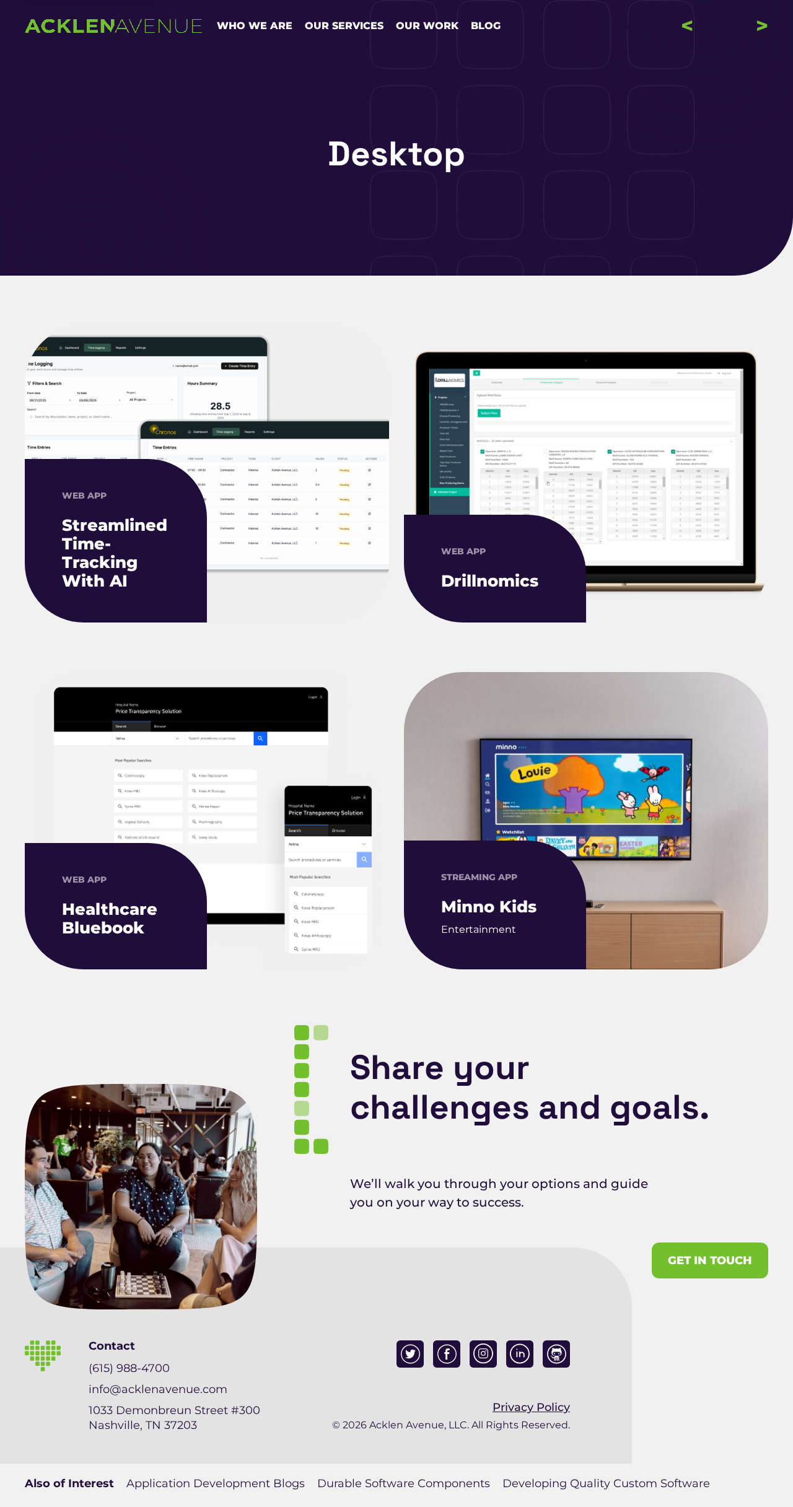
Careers (643, 26)
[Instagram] (483, 1354)
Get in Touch (710, 1260)
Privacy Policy (531, 1407)
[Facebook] (446, 1354)
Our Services (344, 26)
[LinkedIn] (519, 1354)
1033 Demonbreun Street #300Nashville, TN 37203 (174, 1418)
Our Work (427, 26)
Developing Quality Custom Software (606, 1483)
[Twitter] (410, 1354)
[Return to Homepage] (113, 26)
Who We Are (254, 26)
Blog (486, 26)
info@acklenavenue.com (158, 1389)
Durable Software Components (403, 1483)
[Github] (556, 1354)
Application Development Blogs (215, 1483)
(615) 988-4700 (129, 1368)
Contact (724, 26)
